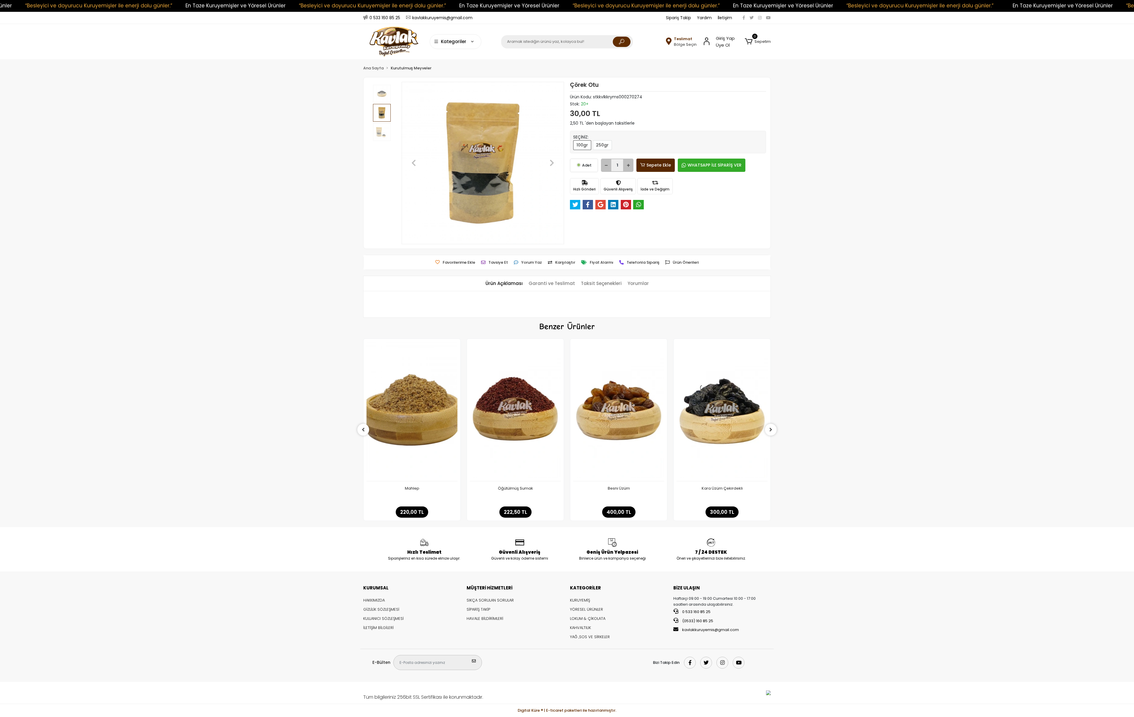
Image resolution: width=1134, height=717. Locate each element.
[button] (758, 42)
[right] (770, 429)
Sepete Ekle (658, 165)
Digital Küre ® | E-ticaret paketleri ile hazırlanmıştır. (567, 710)
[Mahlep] (411, 411)
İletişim (725, 18)
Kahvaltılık (580, 627)
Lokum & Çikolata (587, 618)
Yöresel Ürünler (586, 609)
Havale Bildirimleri (485, 618)
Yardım (704, 18)
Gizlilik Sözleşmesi (381, 609)
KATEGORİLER (585, 588)
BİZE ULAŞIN (686, 588)
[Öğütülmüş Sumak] (515, 411)
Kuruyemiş (580, 600)
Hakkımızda (374, 600)
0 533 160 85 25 (696, 612)
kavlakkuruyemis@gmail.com (710, 630)
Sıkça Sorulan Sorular (490, 600)
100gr (582, 145)
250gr (602, 145)
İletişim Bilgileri (378, 627)
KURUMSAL (376, 588)
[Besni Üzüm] (618, 411)
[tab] (504, 283)
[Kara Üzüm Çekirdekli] (722, 411)
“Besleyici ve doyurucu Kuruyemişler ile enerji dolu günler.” (98, 5)
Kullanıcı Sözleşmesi (383, 618)
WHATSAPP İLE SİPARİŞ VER (714, 165)
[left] (363, 429)
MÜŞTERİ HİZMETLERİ (489, 588)
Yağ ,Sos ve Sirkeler (590, 637)
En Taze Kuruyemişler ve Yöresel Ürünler (235, 5)
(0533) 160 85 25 (697, 621)
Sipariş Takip (678, 18)
